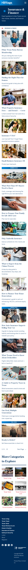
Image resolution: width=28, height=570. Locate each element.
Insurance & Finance (8, 530)
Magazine (4, 539)
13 (7, 449)
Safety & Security (7, 532)
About (3, 537)
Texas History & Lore (8, 525)
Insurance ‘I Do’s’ (8, 136)
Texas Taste (5, 523)
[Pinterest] (12, 545)
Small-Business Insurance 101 (13, 161)
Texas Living (5, 519)
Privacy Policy (17, 561)
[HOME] (2, 28)
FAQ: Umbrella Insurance (12, 238)
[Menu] (25, 3)
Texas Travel (5, 521)
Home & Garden (7, 528)
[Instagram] (6, 545)
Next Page (21, 449)
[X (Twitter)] (9, 545)
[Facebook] (3, 545)
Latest (3, 535)
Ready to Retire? (8, 440)
